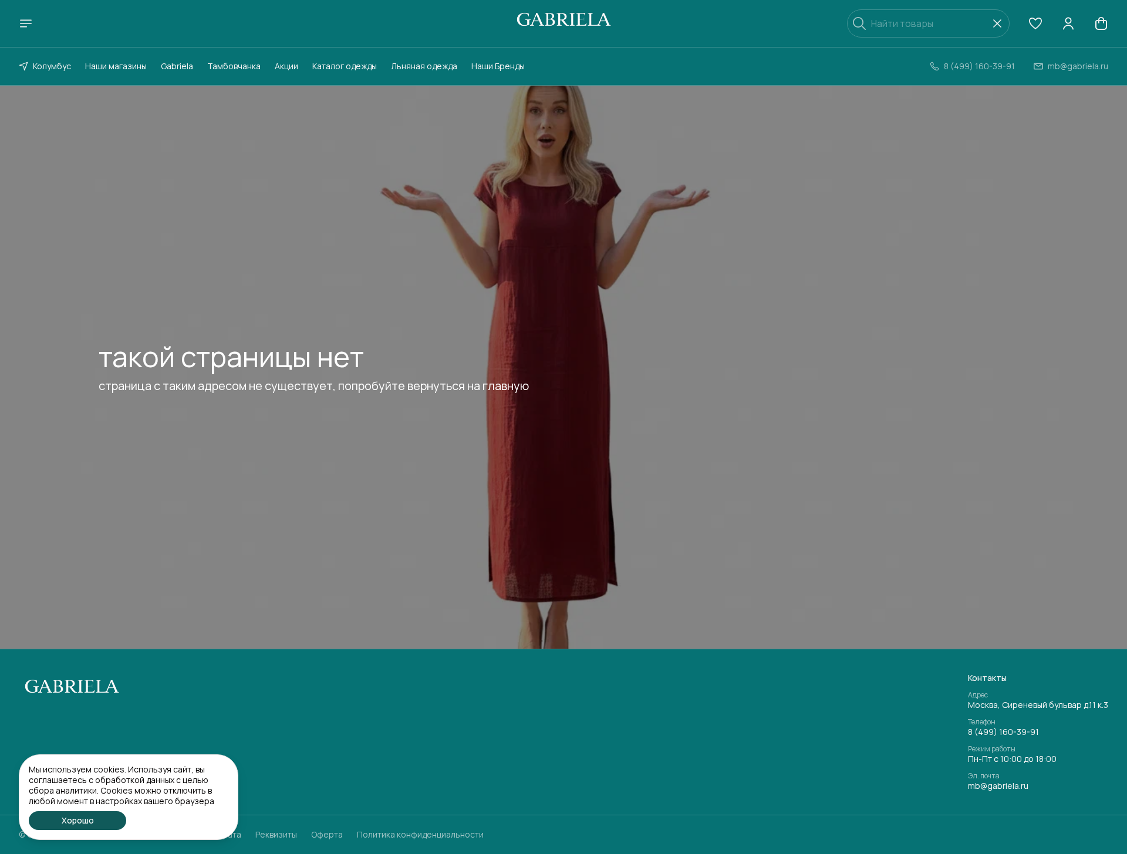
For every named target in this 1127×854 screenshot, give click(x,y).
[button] (1035, 23)
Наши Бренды (498, 66)
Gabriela (177, 66)
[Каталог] (26, 23)
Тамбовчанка (234, 66)
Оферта (327, 834)
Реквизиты (276, 834)
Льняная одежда (424, 66)
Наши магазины (116, 66)
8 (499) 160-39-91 (1003, 732)
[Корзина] (1101, 23)
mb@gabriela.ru (998, 786)
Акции (286, 66)
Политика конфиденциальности (420, 834)
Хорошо (78, 820)
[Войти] (1068, 23)
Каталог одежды (344, 66)
